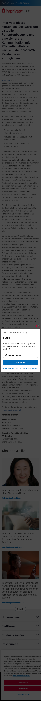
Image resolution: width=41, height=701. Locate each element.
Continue (20, 362)
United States (14, 355)
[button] (38, 326)
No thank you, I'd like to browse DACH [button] (20, 368)
